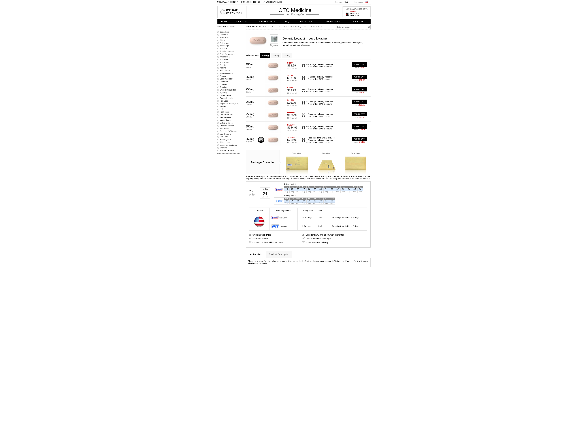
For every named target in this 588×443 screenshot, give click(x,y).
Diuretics (223, 87)
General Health (226, 98)
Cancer (223, 76)
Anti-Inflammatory (227, 54)
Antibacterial (225, 57)
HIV (221, 109)
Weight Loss (225, 142)
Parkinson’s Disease (228, 131)
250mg (265, 55)
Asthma (223, 68)
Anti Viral (223, 48)
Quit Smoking (225, 134)
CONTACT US (305, 21)
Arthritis (223, 65)
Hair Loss (224, 101)
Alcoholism (224, 37)
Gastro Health (225, 95)
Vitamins (223, 148)
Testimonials (255, 254)
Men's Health (225, 117)
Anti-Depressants (227, 51)
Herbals (223, 106)
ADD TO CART (359, 64)
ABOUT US (241, 21)
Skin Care (224, 137)
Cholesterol (224, 82)
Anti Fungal (224, 46)
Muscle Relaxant (227, 126)
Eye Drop (223, 93)
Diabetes (223, 84)
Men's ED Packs (226, 115)
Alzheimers (224, 43)
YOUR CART (359, 21)
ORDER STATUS (267, 21)
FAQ (287, 21)
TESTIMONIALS (332, 21)
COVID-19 (224, 35)
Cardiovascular (226, 79)
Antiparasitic (225, 62)
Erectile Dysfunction (228, 90)
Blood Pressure (226, 73)
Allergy (223, 40)
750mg (287, 55)
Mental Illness (225, 120)
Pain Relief (224, 128)
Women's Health (227, 151)
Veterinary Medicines (228, 145)
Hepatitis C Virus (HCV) (229, 104)
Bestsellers (224, 32)
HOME (224, 21)
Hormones (224, 112)
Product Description (279, 254)
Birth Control (225, 71)
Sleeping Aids (225, 139)
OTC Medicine (294, 10)
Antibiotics (224, 60)
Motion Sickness (226, 123)
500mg (276, 55)
